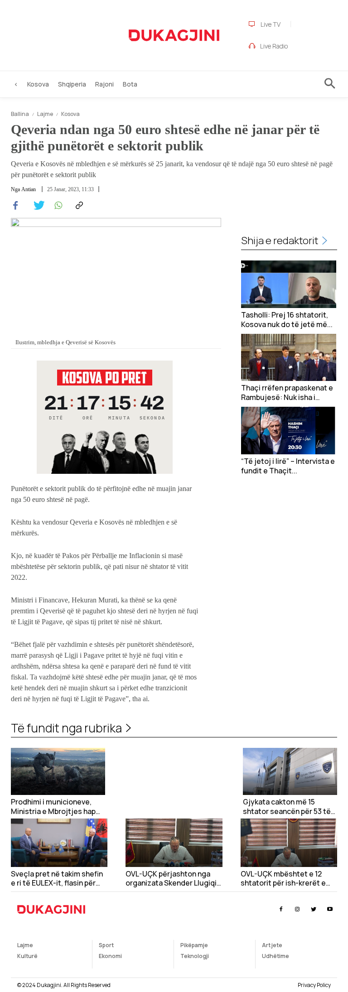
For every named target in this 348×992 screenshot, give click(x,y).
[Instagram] (297, 909)
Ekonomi (110, 956)
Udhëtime (275, 956)
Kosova (70, 114)
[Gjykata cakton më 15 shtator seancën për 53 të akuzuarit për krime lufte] (290, 771)
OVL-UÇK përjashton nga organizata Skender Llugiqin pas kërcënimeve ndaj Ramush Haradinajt (173, 878)
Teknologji (194, 956)
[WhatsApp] (57, 206)
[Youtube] (330, 909)
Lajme (45, 114)
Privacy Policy (314, 985)
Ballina (20, 114)
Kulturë (27, 956)
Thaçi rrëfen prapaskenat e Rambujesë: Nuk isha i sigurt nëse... (287, 392)
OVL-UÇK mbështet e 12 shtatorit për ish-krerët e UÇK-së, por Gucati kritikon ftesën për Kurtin (287, 878)
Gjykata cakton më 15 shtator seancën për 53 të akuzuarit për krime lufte (287, 806)
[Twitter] (36, 206)
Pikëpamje (194, 945)
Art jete (272, 945)
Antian (28, 189)
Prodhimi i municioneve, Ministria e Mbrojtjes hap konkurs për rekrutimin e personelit (53, 806)
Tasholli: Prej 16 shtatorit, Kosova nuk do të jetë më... (287, 319)
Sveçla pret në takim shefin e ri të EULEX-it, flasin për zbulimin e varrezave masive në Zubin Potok (58, 878)
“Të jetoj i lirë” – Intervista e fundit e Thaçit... (288, 466)
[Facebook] (15, 206)
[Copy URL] (78, 206)
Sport (106, 945)
